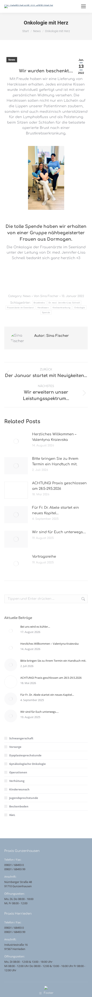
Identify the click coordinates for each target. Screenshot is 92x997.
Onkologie (79, 307)
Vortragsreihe (44, 556)
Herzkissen (43, 307)
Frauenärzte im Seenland (20, 307)
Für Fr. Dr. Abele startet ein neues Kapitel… (55, 510)
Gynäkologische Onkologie (27, 764)
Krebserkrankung (62, 307)
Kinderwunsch (19, 789)
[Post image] (16, 441)
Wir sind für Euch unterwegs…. (59, 532)
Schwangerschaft (21, 738)
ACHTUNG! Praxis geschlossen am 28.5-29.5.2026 (59, 486)
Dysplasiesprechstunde (25, 755)
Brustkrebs (39, 302)
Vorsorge (15, 747)
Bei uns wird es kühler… (35, 626)
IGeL (12, 815)
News (11, 59)
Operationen (18, 772)
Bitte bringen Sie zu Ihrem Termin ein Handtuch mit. (55, 461)
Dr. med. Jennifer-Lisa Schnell (64, 302)
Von (46, 296)
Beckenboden (18, 806)
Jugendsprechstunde (23, 798)
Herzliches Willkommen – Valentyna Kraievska (54, 437)
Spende (46, 312)
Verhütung (16, 781)
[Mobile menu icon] (83, 6)
